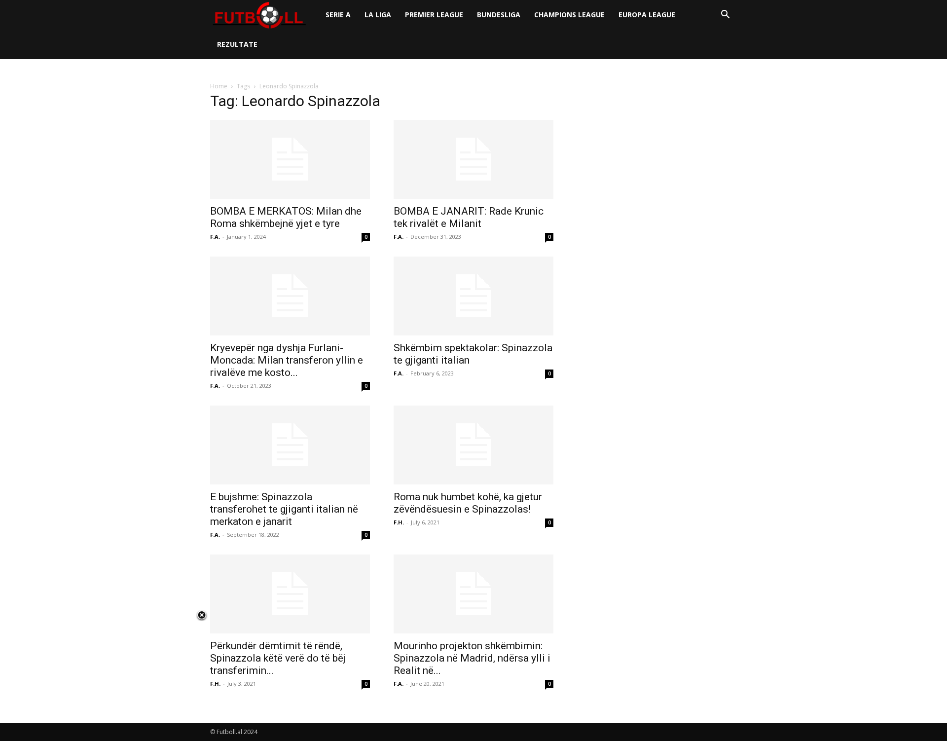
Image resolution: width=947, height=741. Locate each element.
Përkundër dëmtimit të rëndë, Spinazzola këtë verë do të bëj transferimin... (278, 658)
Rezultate (237, 44)
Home (218, 86)
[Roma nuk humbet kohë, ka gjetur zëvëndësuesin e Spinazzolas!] (473, 445)
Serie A (338, 14)
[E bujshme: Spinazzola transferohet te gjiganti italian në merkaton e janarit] (290, 445)
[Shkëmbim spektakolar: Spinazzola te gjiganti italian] (473, 296)
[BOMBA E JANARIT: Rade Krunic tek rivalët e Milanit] (473, 159)
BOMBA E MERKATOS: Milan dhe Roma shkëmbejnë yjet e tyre (286, 217)
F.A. (215, 236)
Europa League (647, 14)
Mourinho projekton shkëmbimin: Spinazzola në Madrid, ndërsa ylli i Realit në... (472, 658)
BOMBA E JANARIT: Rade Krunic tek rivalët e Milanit (469, 217)
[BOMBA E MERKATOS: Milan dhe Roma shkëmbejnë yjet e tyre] (290, 159)
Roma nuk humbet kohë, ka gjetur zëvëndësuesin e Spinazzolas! (468, 503)
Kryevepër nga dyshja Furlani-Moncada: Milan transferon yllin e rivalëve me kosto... (286, 360)
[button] (725, 15)
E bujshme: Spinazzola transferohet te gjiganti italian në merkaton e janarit (284, 509)
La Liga (377, 14)
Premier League (434, 14)
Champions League (569, 14)
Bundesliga (498, 14)
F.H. (399, 522)
